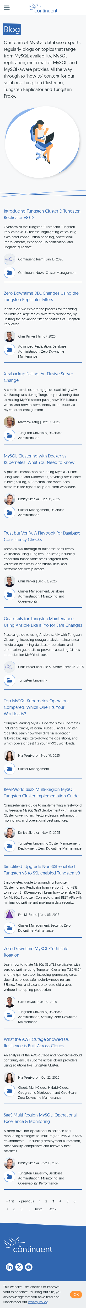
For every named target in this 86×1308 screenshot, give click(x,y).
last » (52, 1209)
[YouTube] (28, 1267)
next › (39, 1209)
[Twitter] (19, 1267)
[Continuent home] (43, 7)
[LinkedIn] (9, 1267)
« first (10, 1201)
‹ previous (26, 1201)
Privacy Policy (37, 1302)
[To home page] (28, 1244)
